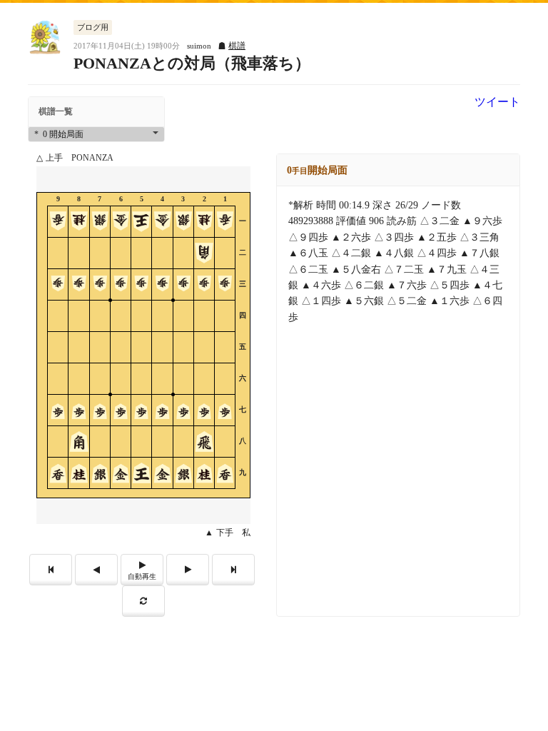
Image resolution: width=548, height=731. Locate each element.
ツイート (497, 102)
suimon (199, 45)
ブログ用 (92, 27)
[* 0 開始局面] (96, 134)
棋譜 (236, 46)
